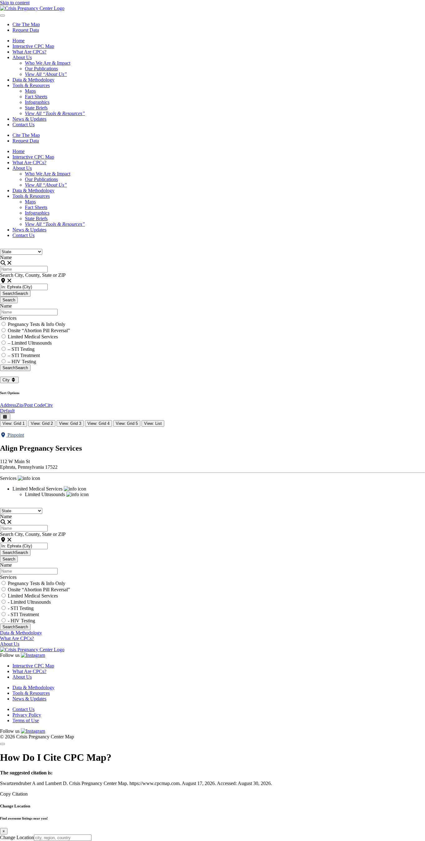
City (6, 380)
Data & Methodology (33, 79)
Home (18, 40)
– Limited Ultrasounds (30, 343)
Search (15, 293)
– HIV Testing (22, 361)
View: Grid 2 (42, 423)
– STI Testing (21, 349)
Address (8, 405)
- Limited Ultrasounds (29, 602)
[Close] (2, 744)
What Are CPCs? (29, 51)
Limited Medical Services (33, 336)
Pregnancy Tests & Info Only (36, 324)
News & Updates (29, 119)
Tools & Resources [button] (31, 85)
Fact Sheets (36, 96)
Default (7, 410)
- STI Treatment (23, 614)
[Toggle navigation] (2, 15)
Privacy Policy (26, 715)
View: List (153, 423)
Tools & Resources (31, 693)
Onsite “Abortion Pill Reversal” (39, 330)
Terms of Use (25, 720)
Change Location (17, 837)
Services (8, 318)
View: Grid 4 (98, 423)
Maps (30, 91)
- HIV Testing (21, 620)
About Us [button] (22, 57)
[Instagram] (33, 655)
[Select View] (5, 417)
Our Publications (41, 68)
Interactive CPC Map (33, 46)
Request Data (25, 30)
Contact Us (23, 124)
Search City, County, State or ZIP (33, 275)
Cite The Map (26, 24)
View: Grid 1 (13, 423)
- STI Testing (21, 608)
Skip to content (15, 2)
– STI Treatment (24, 355)
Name (6, 257)
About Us (9, 644)
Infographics (37, 102)
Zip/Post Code (30, 405)
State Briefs (36, 107)
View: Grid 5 (127, 423)
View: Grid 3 (70, 423)
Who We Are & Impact (47, 63)
